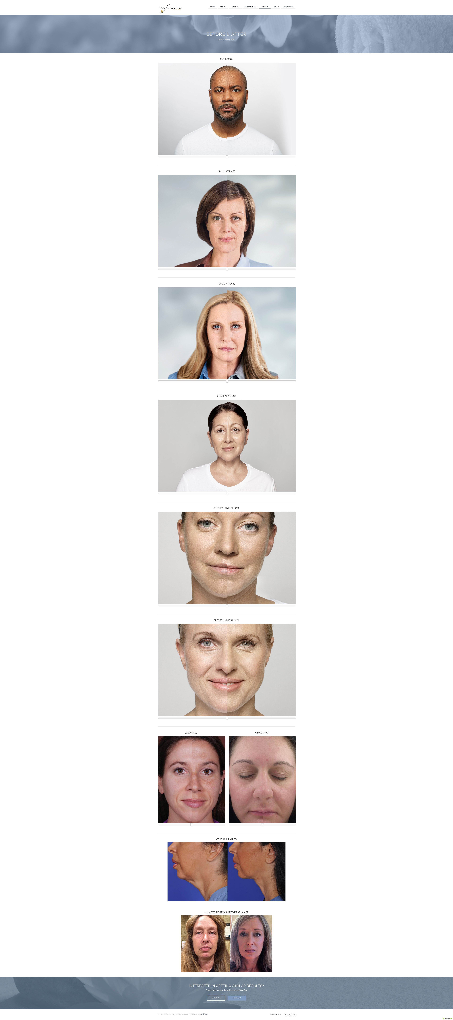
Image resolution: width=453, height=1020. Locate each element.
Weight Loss (250, 6)
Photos (265, 6)
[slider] (227, 156)
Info (275, 6)
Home (212, 6)
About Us (216, 998)
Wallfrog (204, 1014)
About (223, 6)
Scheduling (288, 6)
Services (235, 6)
